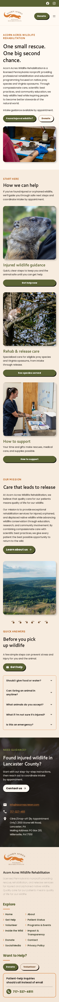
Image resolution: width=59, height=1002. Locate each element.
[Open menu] (54, 16)
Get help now (29, 282)
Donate (41, 16)
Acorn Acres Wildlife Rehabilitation (26, 872)
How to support (30, 459)
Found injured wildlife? (19, 118)
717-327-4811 (17, 811)
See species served (29, 372)
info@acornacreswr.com (24, 804)
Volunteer (29, 966)
